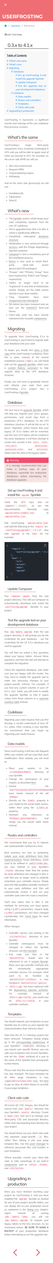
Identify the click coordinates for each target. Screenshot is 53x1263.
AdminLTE (31, 307)
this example (30, 950)
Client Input (31, 916)
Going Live (33, 1209)
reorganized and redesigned (23, 300)
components (40, 318)
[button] (5, 5)
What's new (15, 64)
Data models (24, 96)
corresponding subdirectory (30, 1042)
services (13, 247)
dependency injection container (31, 989)
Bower (12, 261)
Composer (14, 254)
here (33, 782)
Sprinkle (17, 218)
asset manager (37, 1143)
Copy (45, 545)
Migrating (14, 67)
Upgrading (15, 25)
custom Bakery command (23, 367)
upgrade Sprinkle (26, 364)
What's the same (18, 60)
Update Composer (27, 82)
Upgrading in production (21, 110)
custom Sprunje (40, 961)
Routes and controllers (29, 100)
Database (18, 71)
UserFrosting (22, 16)
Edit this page (14, 34)
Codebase (18, 92)
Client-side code (26, 107)
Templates (23, 103)
